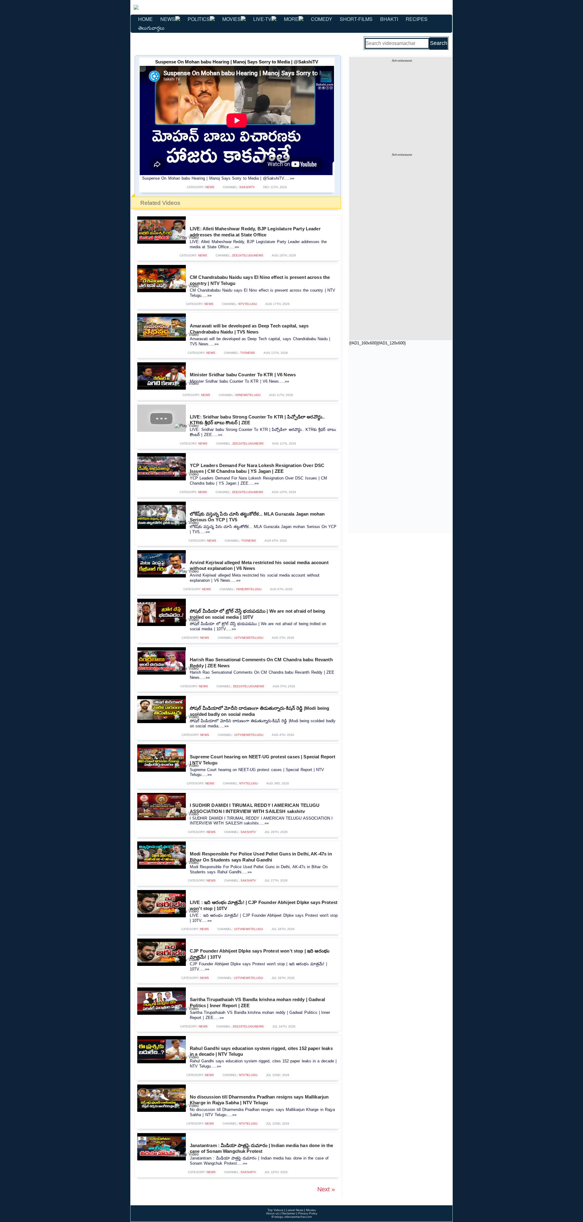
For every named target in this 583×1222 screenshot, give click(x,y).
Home (145, 18)
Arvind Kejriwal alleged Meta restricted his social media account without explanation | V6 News (259, 565)
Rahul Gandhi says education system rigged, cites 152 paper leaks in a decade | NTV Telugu (261, 1051)
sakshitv (247, 187)
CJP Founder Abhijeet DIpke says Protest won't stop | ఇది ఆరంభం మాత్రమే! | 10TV (259, 954)
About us (272, 1213)
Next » (326, 1189)
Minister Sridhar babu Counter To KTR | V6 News (243, 374)
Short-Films (356, 18)
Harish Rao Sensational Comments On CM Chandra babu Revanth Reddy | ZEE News (261, 662)
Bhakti (389, 18)
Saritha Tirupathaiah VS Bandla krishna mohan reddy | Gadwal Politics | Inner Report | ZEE (257, 1002)
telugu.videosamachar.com (293, 1216)
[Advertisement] (402, 105)
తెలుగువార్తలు (151, 27)
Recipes (417, 18)
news (209, 187)
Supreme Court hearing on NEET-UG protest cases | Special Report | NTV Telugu (263, 759)
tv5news (247, 352)
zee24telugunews (247, 255)
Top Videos (275, 1210)
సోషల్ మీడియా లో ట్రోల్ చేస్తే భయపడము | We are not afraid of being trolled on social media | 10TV (257, 614)
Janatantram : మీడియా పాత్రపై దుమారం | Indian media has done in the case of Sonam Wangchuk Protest (261, 1148)
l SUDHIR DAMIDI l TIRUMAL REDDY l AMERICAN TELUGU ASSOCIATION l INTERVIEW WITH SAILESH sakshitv (254, 808)
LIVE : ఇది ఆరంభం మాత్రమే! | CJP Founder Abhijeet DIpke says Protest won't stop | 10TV (263, 905)
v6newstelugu (248, 395)
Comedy (321, 18)
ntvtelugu (247, 304)
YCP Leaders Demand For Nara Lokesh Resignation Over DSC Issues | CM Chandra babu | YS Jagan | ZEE (257, 468)
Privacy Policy (307, 1213)
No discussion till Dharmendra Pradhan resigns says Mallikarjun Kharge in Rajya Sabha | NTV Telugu (259, 1099)
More (291, 18)
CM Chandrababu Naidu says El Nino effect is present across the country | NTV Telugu (260, 280)
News (167, 18)
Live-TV (262, 18)
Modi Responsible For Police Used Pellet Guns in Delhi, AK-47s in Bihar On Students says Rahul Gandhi (261, 856)
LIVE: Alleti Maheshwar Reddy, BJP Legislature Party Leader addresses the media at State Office (255, 231)
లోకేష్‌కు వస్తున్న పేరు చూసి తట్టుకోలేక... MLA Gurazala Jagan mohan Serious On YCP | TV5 (257, 517)
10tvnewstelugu (248, 637)
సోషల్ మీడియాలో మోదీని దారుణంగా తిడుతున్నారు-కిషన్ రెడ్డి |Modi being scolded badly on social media (259, 711)
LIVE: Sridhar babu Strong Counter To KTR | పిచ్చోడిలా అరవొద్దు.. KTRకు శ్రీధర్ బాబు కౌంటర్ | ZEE (257, 419)
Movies (231, 18)
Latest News (294, 1210)
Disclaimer (288, 1213)
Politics (199, 18)
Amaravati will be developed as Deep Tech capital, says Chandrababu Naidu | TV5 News (249, 328)
